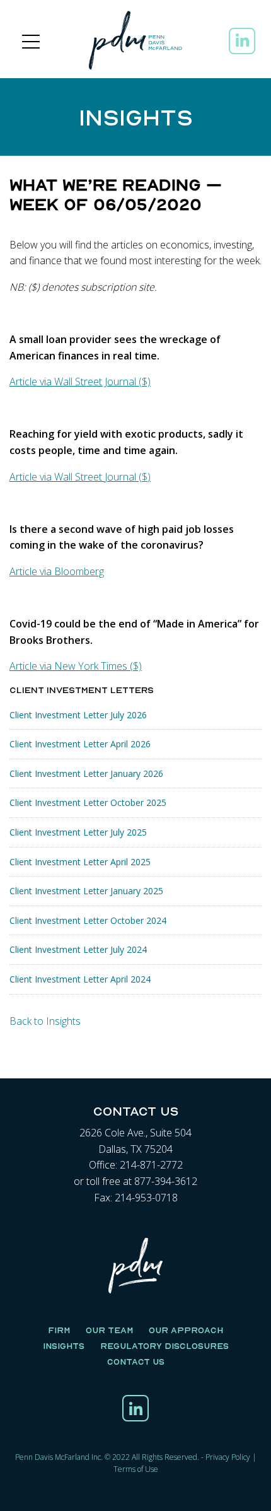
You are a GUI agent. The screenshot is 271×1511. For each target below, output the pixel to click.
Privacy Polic (225, 1457)
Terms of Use (135, 1469)
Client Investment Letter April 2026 (80, 744)
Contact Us (135, 1361)
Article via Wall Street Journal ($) (80, 381)
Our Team (109, 1330)
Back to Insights (45, 1021)
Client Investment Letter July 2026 (78, 715)
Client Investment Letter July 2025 (78, 832)
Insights (63, 1346)
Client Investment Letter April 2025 (80, 862)
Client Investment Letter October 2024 (87, 920)
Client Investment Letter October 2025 (87, 802)
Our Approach (186, 1330)
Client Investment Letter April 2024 (80, 979)
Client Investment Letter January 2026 (86, 773)
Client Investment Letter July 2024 (78, 949)
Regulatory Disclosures (164, 1346)
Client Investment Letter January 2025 (86, 891)
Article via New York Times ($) (75, 666)
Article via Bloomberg (56, 571)
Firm (59, 1330)
